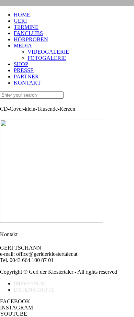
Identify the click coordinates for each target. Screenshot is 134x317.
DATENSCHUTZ (34, 290)
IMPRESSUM (30, 283)
